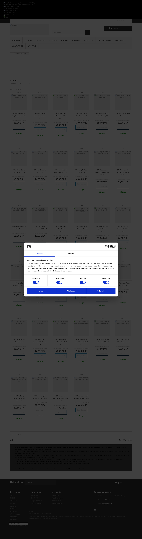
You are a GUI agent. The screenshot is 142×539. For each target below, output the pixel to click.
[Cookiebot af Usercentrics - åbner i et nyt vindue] (106, 246)
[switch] (59, 282)
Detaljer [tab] (71, 253)
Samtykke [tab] (39, 253)
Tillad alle (101, 291)
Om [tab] (102, 253)
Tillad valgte (71, 291)
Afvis (41, 291)
